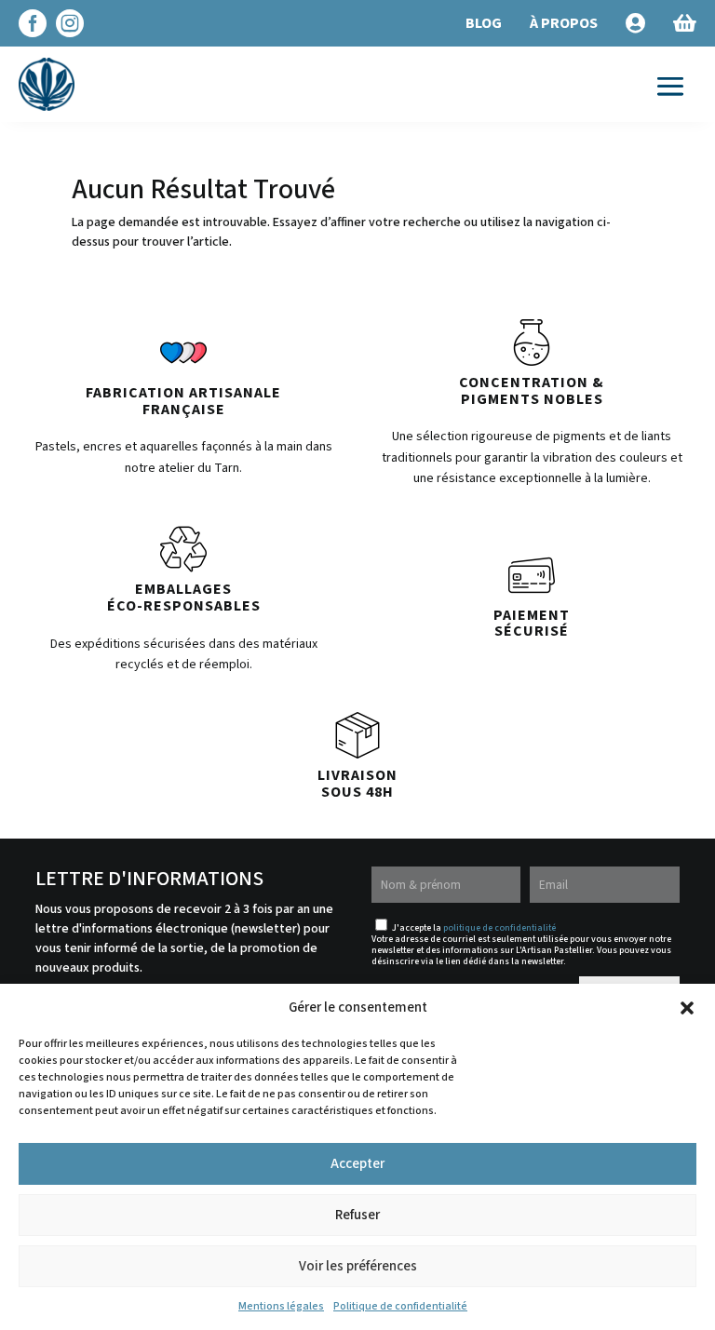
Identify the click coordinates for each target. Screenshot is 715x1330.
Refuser (357, 1215)
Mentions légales (281, 1306)
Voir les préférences (358, 1266)
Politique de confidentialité (400, 1306)
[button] (687, 1008)
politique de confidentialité (499, 927)
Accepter (357, 1164)
